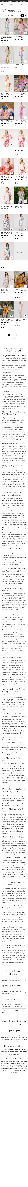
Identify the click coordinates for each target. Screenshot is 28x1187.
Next (19, 334)
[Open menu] (2, 4)
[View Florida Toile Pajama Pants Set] (3, 71)
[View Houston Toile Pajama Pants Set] (17, 297)
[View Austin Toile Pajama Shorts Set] (17, 154)
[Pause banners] (26, 1)
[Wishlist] (24, 4)
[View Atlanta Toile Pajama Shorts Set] (17, 183)
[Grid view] (22, 15)
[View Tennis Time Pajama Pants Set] (17, 325)
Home (2, 8)
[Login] (22, 4)
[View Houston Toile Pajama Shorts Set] (3, 327)
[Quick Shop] (11, 33)
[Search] (5, 4)
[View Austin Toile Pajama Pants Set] (3, 183)
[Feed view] (25, 15)
